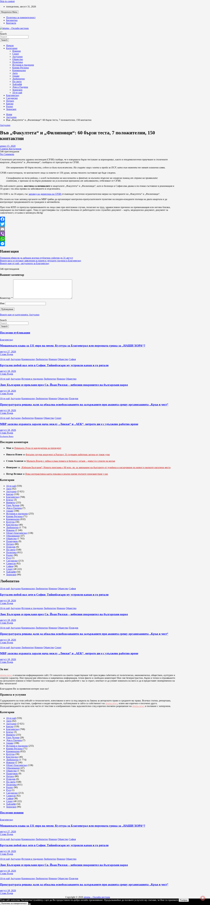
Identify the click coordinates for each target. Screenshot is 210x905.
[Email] (87, 229)
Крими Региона (20, 67)
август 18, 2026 (8, 371)
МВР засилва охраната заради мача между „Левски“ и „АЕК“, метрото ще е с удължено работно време (69, 424)
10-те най (17, 92)
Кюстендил (12, 524)
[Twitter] (87, 224)
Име (2, 303)
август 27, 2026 (8, 351)
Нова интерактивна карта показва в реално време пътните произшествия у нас (66, 474)
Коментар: (6, 298)
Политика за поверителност (21, 17)
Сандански (12, 98)
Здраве (15, 76)
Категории (11, 48)
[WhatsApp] (87, 238)
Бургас (9, 499)
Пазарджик (12, 541)
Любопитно (18, 78)
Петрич (10, 101)
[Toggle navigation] (1, 31)
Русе (8, 558)
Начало (10, 45)
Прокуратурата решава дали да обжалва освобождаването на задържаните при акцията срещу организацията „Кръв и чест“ (84, 404)
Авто (15, 73)
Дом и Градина (20, 87)
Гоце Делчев (12, 505)
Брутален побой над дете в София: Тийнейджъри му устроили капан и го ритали (54, 365)
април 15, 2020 (8, 146)
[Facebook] (87, 219)
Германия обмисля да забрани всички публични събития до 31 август (36, 258)
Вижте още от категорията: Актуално (19, 314)
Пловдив (73, 398)
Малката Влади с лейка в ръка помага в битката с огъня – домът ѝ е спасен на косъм (70, 461)
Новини (16, 51)
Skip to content (7, 1)
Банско (9, 103)
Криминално (19, 70)
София (72, 359)
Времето (10, 502)
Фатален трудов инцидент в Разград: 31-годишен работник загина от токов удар (68, 454)
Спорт (15, 53)
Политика (17, 62)
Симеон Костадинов (10, 148)
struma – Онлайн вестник (97, 897)
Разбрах (184, 900)
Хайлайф (17, 84)
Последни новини (12, 812)
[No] (29, 904)
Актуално (17, 56)
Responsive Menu (9, 12)
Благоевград (12, 95)
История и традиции (23, 65)
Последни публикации (15, 332)
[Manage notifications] (202, 898)
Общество (17, 59)
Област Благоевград (16, 533)
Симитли (11, 563)
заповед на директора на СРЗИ (45, 194)
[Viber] (87, 233)
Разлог (9, 106)
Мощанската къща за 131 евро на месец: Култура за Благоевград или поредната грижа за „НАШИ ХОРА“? (72, 345)
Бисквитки (12, 20)
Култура (10, 522)
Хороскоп (17, 89)
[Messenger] (87, 243)
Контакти (11, 23)
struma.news (6, 675)
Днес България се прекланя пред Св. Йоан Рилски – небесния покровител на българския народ (64, 384)
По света (17, 81)
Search (3, 33)
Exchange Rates (6, 436)
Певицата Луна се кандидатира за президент (37, 448)
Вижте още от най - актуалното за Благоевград (24, 263)
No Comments (7, 154)
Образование (13, 535)
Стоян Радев (6, 354)
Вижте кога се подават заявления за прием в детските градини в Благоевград (40, 260)
